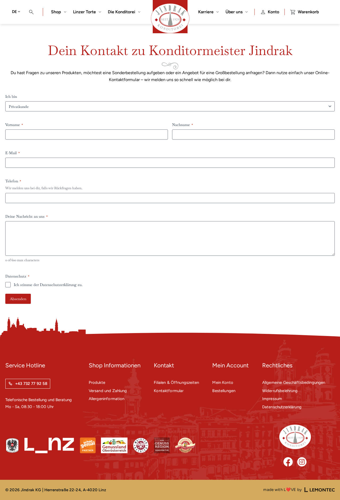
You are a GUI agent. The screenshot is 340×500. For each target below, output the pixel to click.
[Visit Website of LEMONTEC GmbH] (319, 490)
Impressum (272, 398)
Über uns (234, 11)
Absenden (18, 298)
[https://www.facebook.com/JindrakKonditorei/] (288, 462)
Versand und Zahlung (108, 390)
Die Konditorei (121, 11)
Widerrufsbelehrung (280, 390)
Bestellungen (223, 390)
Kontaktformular (169, 390)
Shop (56, 11)
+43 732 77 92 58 (31, 383)
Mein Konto (222, 382)
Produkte (97, 382)
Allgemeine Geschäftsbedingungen (293, 382)
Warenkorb (308, 11)
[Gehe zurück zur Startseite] (295, 437)
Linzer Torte (84, 11)
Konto (273, 11)
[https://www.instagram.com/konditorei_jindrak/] (302, 462)
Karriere (206, 11)
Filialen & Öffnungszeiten (176, 382)
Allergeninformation (107, 398)
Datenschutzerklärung (58, 284)
